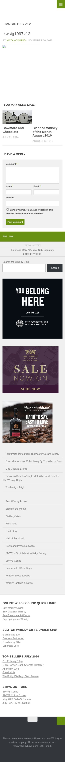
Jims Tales (11, 523)
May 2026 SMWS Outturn (16, 699)
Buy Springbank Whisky (15, 619)
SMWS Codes (13, 560)
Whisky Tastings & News (19, 582)
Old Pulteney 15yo (12, 661)
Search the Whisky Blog (15, 261)
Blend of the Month (16, 508)
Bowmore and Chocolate (13, 130)
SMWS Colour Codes (14, 695)
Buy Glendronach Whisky (16, 615)
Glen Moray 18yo (11, 642)
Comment (11, 164)
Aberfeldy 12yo (10, 668)
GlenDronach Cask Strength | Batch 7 (23, 664)
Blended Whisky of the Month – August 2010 (45, 131)
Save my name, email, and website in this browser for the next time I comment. (29, 212)
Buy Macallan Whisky (14, 611)
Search (55, 267)
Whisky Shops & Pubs (18, 575)
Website (10, 197)
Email (37, 186)
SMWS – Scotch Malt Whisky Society (26, 553)
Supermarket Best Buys (19, 568)
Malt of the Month (15, 538)
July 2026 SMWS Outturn (16, 702)
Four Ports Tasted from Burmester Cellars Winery (32, 453)
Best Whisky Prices (16, 501)
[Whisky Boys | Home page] (32, 8)
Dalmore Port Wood (13, 638)
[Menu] (61, 4)
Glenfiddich (8, 672)
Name (9, 186)
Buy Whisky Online (12, 607)
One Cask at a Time (16, 468)
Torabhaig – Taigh (15, 487)
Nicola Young (16, 40)
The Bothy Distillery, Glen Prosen (20, 676)
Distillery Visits (14, 516)
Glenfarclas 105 (11, 634)
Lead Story (11, 531)
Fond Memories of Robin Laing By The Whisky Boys (34, 461)
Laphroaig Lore (10, 645)
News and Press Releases (20, 545)
